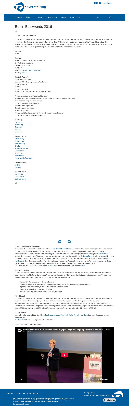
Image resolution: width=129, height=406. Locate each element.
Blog (72, 17)
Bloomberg (19, 125)
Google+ (77, 315)
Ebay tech (18, 127)
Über (28, 17)
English (105, 3)
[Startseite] (30, 7)
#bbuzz (24, 72)
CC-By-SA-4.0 (89, 393)
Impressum (10, 393)
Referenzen (52, 17)
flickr (85, 315)
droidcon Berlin (20, 179)
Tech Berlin (19, 153)
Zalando (18, 129)
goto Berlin (19, 174)
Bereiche (39, 17)
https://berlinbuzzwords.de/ (31, 70)
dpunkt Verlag (20, 143)
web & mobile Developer (24, 158)
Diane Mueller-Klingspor (64, 249)
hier (50, 266)
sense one (18, 132)
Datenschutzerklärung (30, 393)
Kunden (63, 17)
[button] (59, 241)
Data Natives (19, 177)
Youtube (21, 320)
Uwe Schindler (102, 254)
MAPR (17, 165)
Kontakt (18, 393)
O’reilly (17, 146)
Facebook (64, 315)
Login (109, 3)
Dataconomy (19, 141)
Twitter (71, 315)
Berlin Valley (19, 139)
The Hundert (19, 156)
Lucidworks (19, 122)
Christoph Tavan (86, 256)
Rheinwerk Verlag (21, 148)
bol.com (18, 167)
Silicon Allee (19, 151)
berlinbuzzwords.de (53, 315)
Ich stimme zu (109, 400)
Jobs (79, 17)
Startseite (18, 17)
